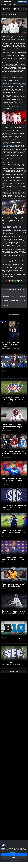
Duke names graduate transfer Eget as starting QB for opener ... (13, 613)
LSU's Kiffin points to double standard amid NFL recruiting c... (13, 559)
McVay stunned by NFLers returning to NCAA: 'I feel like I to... (13, 480)
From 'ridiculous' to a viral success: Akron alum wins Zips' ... (13, 532)
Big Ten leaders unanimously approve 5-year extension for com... (13, 373)
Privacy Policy (13, 852)
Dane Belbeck (4, 15)
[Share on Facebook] (12, 281)
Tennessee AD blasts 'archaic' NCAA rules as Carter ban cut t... (13, 586)
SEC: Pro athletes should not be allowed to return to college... (14, 664)
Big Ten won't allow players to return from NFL (13, 639)
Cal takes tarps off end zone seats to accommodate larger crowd (13, 304)
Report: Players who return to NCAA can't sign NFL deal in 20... (13, 400)
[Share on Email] (18, 281)
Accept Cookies (14, 854)
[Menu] (1, 1)
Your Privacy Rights (14, 860)
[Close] (25, 841)
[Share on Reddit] (9, 281)
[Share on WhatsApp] (15, 281)
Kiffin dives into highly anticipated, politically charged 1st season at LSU (13, 301)
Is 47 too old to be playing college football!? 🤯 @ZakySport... (11, 344)
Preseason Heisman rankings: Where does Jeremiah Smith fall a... (14, 453)
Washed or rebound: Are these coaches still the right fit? (13, 297)
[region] (14, 851)
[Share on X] (6, 281)
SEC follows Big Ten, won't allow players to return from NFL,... (14, 506)
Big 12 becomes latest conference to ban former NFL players (13, 290)
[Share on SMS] (21, 281)
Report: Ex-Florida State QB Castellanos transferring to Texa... (12, 427)
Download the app (22, 1)
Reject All (14, 857)
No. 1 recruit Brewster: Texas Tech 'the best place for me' (13, 293)
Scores (10, 4)
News (14, 4)
